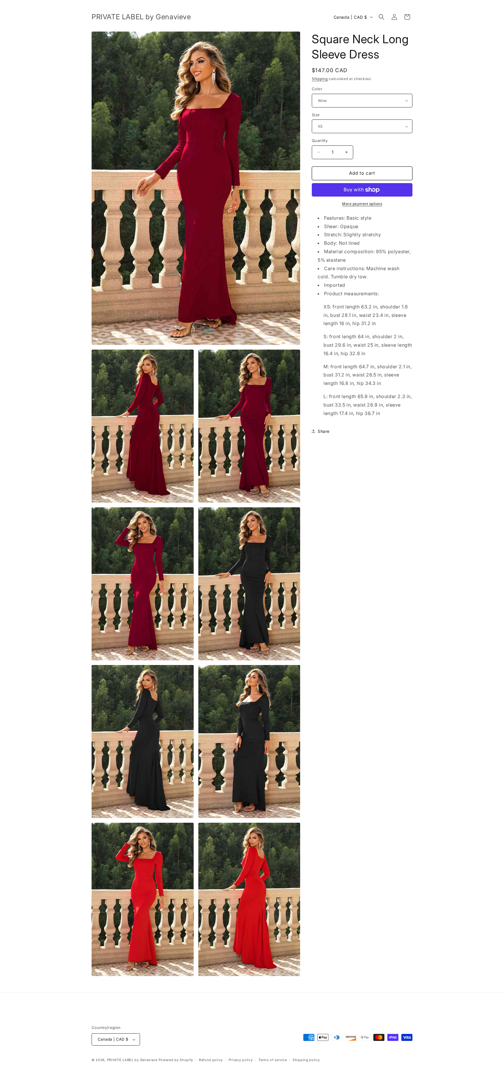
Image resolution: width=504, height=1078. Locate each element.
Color (317, 88)
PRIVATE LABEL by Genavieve (132, 1060)
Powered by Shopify (176, 1060)
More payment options (362, 204)
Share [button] (324, 431)
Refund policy (211, 1060)
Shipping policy (306, 1060)
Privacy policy (241, 1060)
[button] (381, 17)
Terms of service (272, 1060)
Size (316, 114)
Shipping (320, 79)
